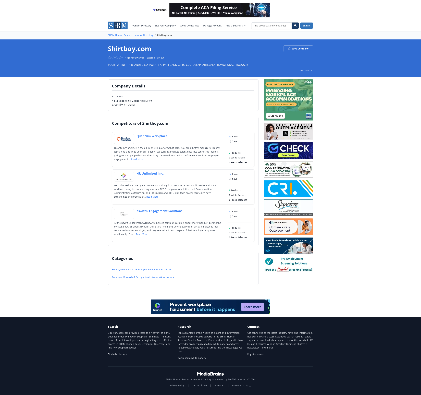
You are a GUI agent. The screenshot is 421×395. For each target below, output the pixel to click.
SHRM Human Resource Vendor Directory (130, 35)
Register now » (255, 354)
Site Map (219, 385)
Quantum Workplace (151, 136)
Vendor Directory (141, 25)
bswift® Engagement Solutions (159, 211)
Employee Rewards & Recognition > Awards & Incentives (143, 277)
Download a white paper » (192, 357)
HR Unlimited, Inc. (150, 173)
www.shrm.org (240, 385)
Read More (137, 159)
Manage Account (212, 25)
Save (234, 141)
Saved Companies (189, 25)
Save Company (300, 48)
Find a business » (117, 354)
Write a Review (155, 57)
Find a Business (234, 25)
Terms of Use (199, 385)
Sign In (306, 25)
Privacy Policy (177, 385)
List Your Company (165, 25)
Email (235, 136)
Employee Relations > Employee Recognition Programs (142, 269)
